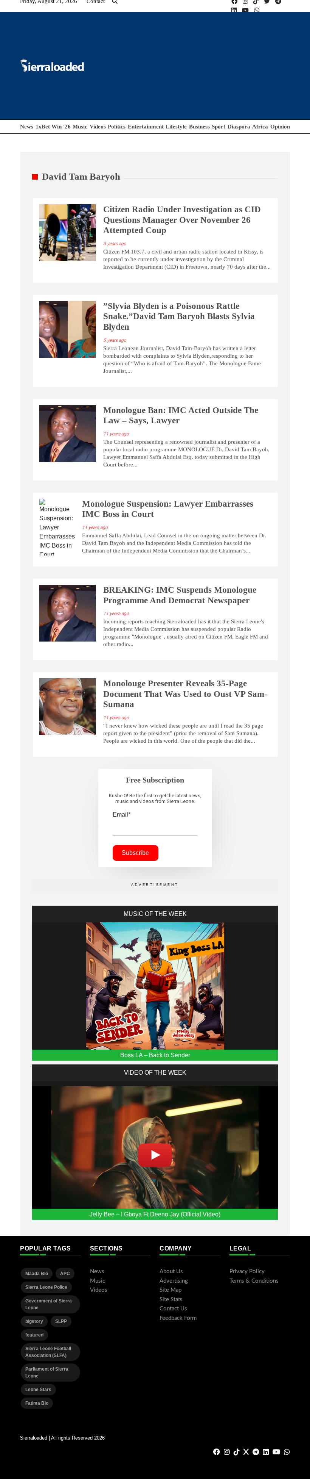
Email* (121, 814)
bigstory (34, 1321)
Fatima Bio (36, 1403)
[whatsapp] (256, 10)
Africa (260, 127)
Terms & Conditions (254, 1281)
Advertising (174, 1281)
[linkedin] (234, 10)
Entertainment (146, 127)
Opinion (280, 127)
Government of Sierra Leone (48, 1304)
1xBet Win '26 (53, 127)
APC (65, 1273)
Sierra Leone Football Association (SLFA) (48, 1352)
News (26, 127)
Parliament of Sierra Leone (46, 1372)
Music (80, 127)
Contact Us (173, 1309)
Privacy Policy (247, 1271)
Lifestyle (176, 127)
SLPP (61, 1321)
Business (199, 127)
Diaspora (239, 127)
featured (34, 1335)
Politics (117, 127)
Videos (98, 127)
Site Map (170, 1290)
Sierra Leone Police (46, 1287)
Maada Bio (36, 1273)
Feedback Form (178, 1318)
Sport (218, 127)
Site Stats (171, 1299)
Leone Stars (38, 1389)
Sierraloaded (33, 1438)
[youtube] (245, 10)
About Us (171, 1271)
